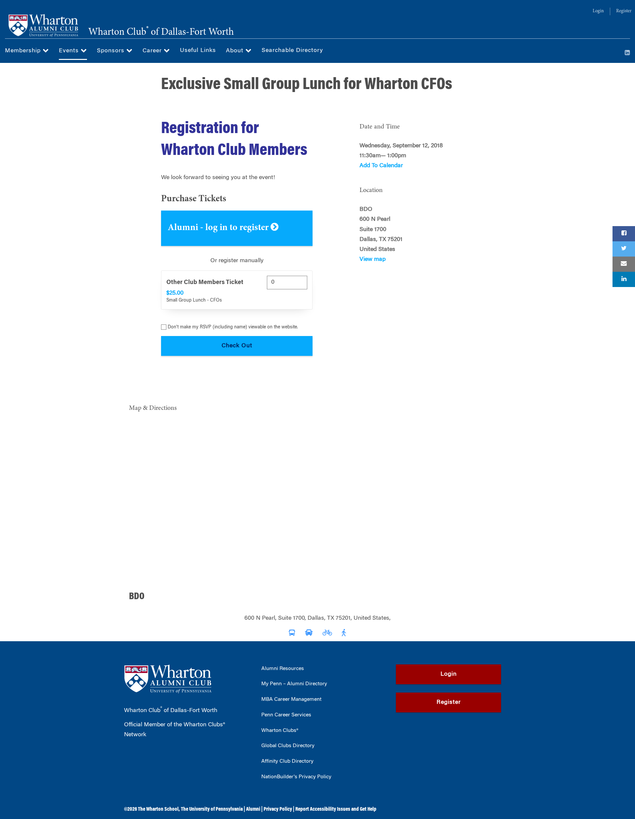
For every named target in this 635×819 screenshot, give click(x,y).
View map (373, 260)
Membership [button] (24, 51)
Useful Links (198, 51)
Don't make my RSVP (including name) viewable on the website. (233, 327)
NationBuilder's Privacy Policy (296, 777)
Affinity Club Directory (287, 761)
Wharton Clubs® (279, 730)
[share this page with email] (624, 264)
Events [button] (70, 51)
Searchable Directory (292, 51)
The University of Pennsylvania (212, 809)
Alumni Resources (282, 668)
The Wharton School (158, 809)
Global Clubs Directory (288, 745)
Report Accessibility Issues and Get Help (335, 809)
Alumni (253, 809)
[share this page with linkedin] (624, 279)
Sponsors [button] (111, 51)
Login (598, 11)
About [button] (235, 51)
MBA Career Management (291, 699)
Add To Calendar (381, 166)
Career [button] (153, 51)
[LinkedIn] (627, 53)
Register (623, 11)
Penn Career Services (286, 715)
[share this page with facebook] (624, 233)
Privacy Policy (278, 809)
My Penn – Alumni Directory (294, 684)
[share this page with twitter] (624, 249)
